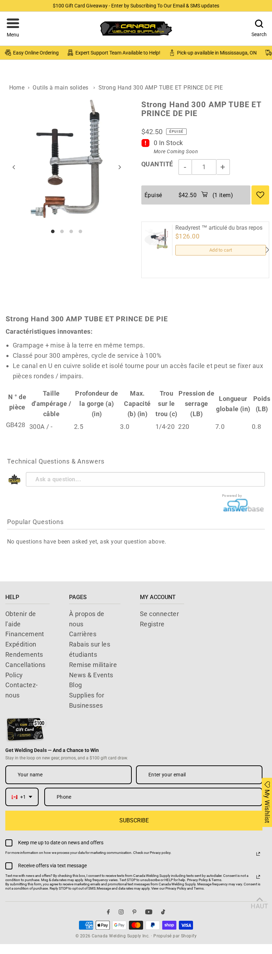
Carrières (82, 634)
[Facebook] (108, 912)
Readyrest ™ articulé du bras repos (218, 228)
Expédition (20, 644)
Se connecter (159, 613)
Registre (152, 624)
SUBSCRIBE (134, 820)
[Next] (119, 167)
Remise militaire (93, 664)
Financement (24, 634)
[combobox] (22, 797)
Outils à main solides (60, 87)
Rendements (24, 654)
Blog (75, 685)
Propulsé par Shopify (175, 935)
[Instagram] (121, 912)
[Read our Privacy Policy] (258, 854)
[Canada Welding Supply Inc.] (136, 28)
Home (17, 87)
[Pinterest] (134, 912)
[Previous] (14, 167)
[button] (13, 28)
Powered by (232, 496)
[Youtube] (148, 912)
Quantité (157, 164)
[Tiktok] (163, 912)
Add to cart (220, 250)
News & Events (91, 675)
